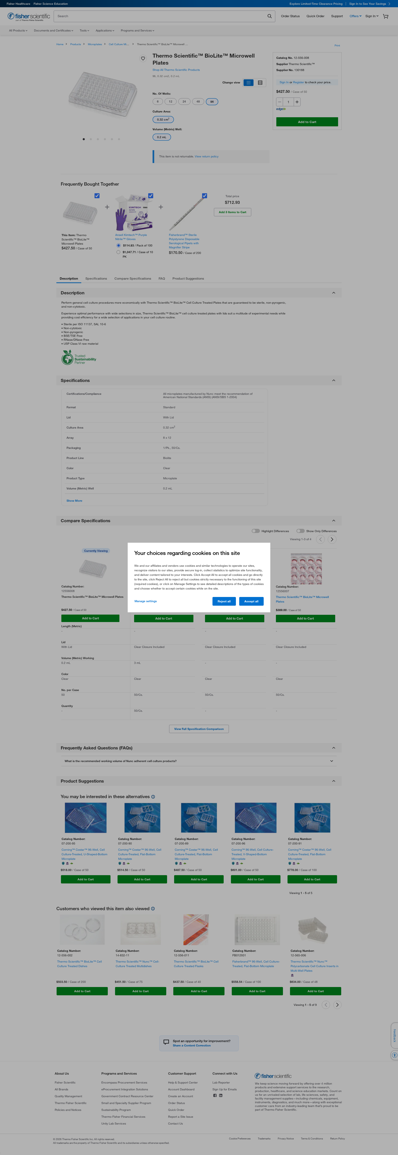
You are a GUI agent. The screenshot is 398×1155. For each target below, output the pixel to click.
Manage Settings (146, 601)
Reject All (224, 601)
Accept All (251, 601)
